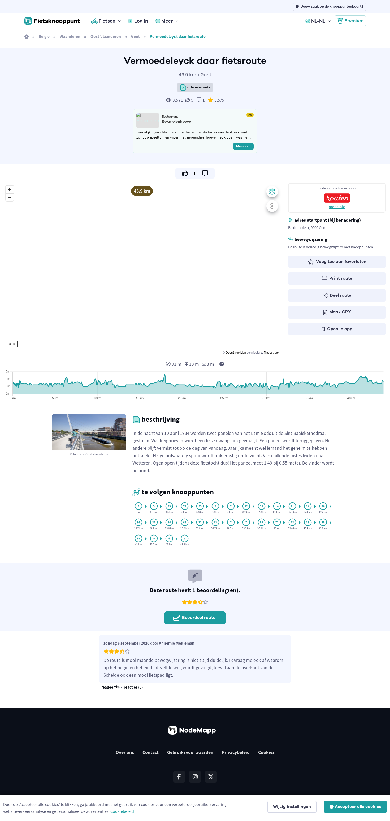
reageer (108, 687)
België (44, 36)
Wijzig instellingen (292, 807)
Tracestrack (271, 352)
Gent (135, 36)
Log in (141, 21)
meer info (337, 206)
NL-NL (318, 21)
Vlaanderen (70, 36)
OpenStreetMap (236, 352)
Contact (150, 752)
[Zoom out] (10, 197)
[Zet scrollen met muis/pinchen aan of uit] (272, 206)
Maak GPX (340, 312)
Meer (167, 21)
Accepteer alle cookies (358, 807)
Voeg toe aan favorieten (341, 262)
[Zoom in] (10, 189)
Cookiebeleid (122, 811)
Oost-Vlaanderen (105, 36)
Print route (340, 278)
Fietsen (107, 21)
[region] (142, 269)
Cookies (266, 752)
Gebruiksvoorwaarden (190, 752)
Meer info (243, 146)
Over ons (125, 752)
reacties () (133, 687)
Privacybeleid (236, 752)
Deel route (340, 295)
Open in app (339, 329)
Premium (353, 21)
